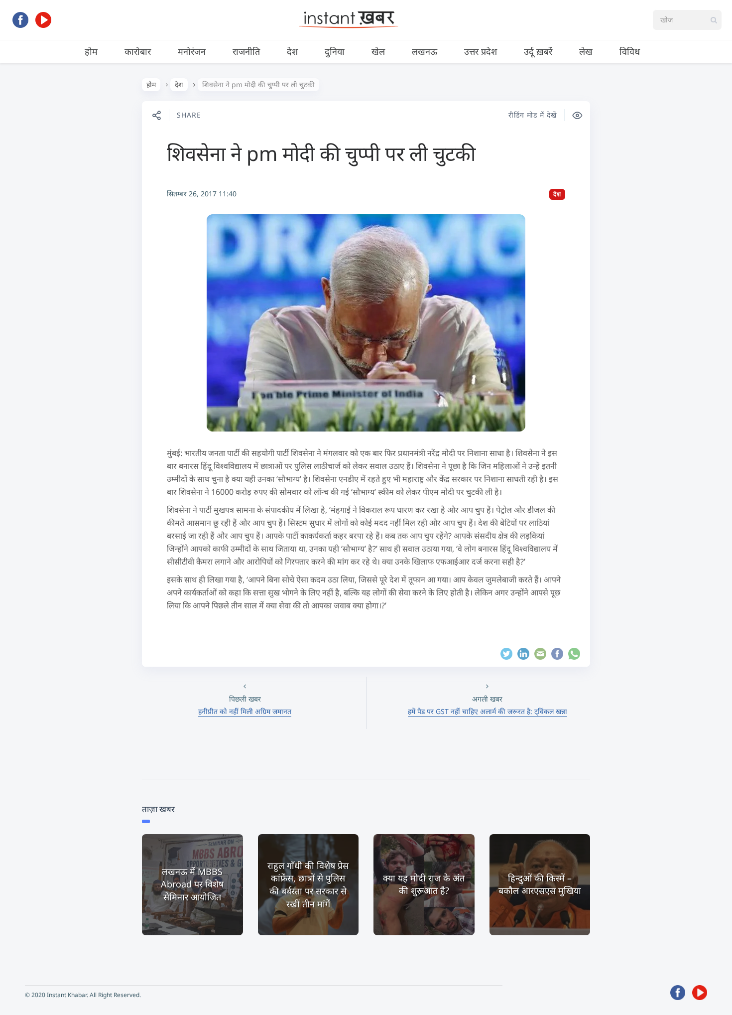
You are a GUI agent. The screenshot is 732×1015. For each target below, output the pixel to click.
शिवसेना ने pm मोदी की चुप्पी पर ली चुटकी (321, 153)
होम (91, 51)
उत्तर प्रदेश (480, 51)
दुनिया (335, 51)
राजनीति (246, 51)
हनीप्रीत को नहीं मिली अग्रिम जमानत (244, 711)
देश (292, 51)
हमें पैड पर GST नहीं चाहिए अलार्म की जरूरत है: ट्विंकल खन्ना (487, 711)
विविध (629, 51)
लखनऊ (424, 51)
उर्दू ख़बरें (538, 51)
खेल (378, 51)
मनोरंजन (192, 51)
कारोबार (137, 51)
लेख (586, 51)
